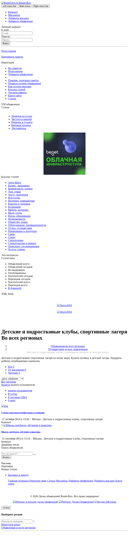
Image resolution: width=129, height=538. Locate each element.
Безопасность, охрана (20, 188)
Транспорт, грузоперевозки (23, 246)
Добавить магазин (18, 18)
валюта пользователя (20, 390)
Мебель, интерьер (18, 209)
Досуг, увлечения (18, 194)
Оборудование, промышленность (27, 225)
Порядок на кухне (21, 116)
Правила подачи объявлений (24, 83)
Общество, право (18, 222)
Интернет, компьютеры (21, 200)
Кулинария (14, 206)
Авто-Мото (14, 182)
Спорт (11, 237)
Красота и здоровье (19, 203)
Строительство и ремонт (22, 243)
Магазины (14, 15)
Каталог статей (16, 89)
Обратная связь (38, 480)
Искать (6, 457)
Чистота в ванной (21, 119)
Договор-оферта (17, 92)
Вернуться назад (10, 524)
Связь (11, 234)
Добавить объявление (20, 21)
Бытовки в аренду (18, 475)
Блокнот (13, 12)
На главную (15, 68)
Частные (14, 372)
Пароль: (5, 36)
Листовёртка (18, 128)
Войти (6, 43)
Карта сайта (15, 95)
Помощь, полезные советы (23, 80)
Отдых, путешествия (20, 228)
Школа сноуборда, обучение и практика (20, 432)
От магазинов (17, 369)
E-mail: (5, 30)
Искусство (14, 197)
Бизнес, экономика (19, 185)
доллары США (17, 397)
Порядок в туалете (22, 122)
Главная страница (18, 480)
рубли (12, 394)
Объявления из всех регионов (18, 527)
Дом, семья (14, 191)
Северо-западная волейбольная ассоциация (23, 412)
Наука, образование (19, 216)
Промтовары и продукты (22, 231)
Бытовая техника (21, 125)
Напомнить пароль (12, 56)
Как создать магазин (19, 86)
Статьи (12, 98)
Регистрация (8, 51)
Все (11, 366)
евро (11, 400)
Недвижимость (16, 219)
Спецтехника (15, 240)
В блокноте (14, 288)
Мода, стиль (15, 212)
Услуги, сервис (16, 249)
